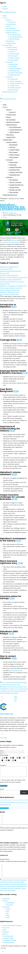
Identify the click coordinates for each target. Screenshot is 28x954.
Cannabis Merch (7, 45)
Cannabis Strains (14, 85)
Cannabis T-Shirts (14, 53)
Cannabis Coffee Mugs (15, 72)
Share (15, 696)
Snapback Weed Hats (15, 68)
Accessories (9, 62)
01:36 (25, 372)
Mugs (7, 915)
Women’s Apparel (14, 58)
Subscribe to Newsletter (13, 30)
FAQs (4, 929)
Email (2, 753)
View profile (3, 737)
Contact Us (12, 22)
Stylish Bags (12, 66)
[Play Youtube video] (14, 227)
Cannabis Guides (11, 24)
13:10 (11, 633)
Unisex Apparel (13, 60)
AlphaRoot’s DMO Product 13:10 (9, 292)
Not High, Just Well (15, 87)
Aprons (8, 909)
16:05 (14, 658)
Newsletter (6, 932)
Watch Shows (10, 41)
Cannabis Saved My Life (16, 83)
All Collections (13, 79)
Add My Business (14, 39)
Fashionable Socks (14, 75)
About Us (9, 20)
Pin (15, 701)
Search (2, 789)
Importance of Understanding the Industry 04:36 (13, 277)
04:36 (12, 430)
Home (5, 15)
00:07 (14, 306)
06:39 (14, 474)
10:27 (18, 540)
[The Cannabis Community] (8, 12)
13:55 (12, 598)
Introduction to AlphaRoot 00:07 (9, 267)
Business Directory (11, 32)
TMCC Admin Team (11, 213)
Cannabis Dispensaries (15, 37)
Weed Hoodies (13, 49)
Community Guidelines (9, 940)
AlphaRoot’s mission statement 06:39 (10, 279)
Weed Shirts (9, 905)
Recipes (8, 26)
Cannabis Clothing (11, 47)
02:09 (16, 391)
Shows (5, 217)
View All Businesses (15, 34)
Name (2, 751)
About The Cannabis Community (12, 925)
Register (5, 8)
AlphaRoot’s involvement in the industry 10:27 (13, 286)
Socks (8, 917)
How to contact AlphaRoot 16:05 (9, 294)
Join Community (11, 28)
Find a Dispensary (8, 936)
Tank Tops (12, 51)
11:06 (20, 563)
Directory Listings (8, 938)
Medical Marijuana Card (10, 91)
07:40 (14, 499)
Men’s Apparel (13, 56)
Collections (9, 77)
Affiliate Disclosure (8, 942)
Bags (7, 911)
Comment (3, 765)
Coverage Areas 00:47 (6, 269)
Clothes (5, 900)
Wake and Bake (13, 89)
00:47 (19, 339)
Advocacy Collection (15, 81)
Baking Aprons (13, 64)
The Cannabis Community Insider (9, 242)
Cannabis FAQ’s (10, 43)
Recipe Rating (4, 755)
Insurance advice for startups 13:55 (10, 290)
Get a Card (6, 927)
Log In (5, 6)
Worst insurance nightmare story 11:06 (11, 288)
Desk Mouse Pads (14, 70)
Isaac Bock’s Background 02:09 (9, 275)
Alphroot (14, 240)
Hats (7, 913)
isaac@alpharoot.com (15, 670)
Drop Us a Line (4, 808)
